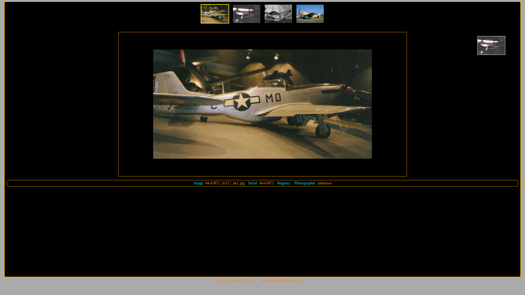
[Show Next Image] (491, 45)
